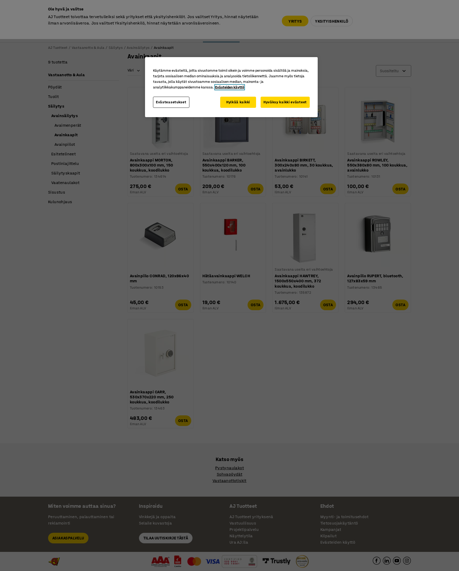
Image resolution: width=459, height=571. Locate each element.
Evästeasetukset (171, 102)
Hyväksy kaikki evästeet (285, 102)
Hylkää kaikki (238, 102)
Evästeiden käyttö (229, 87)
